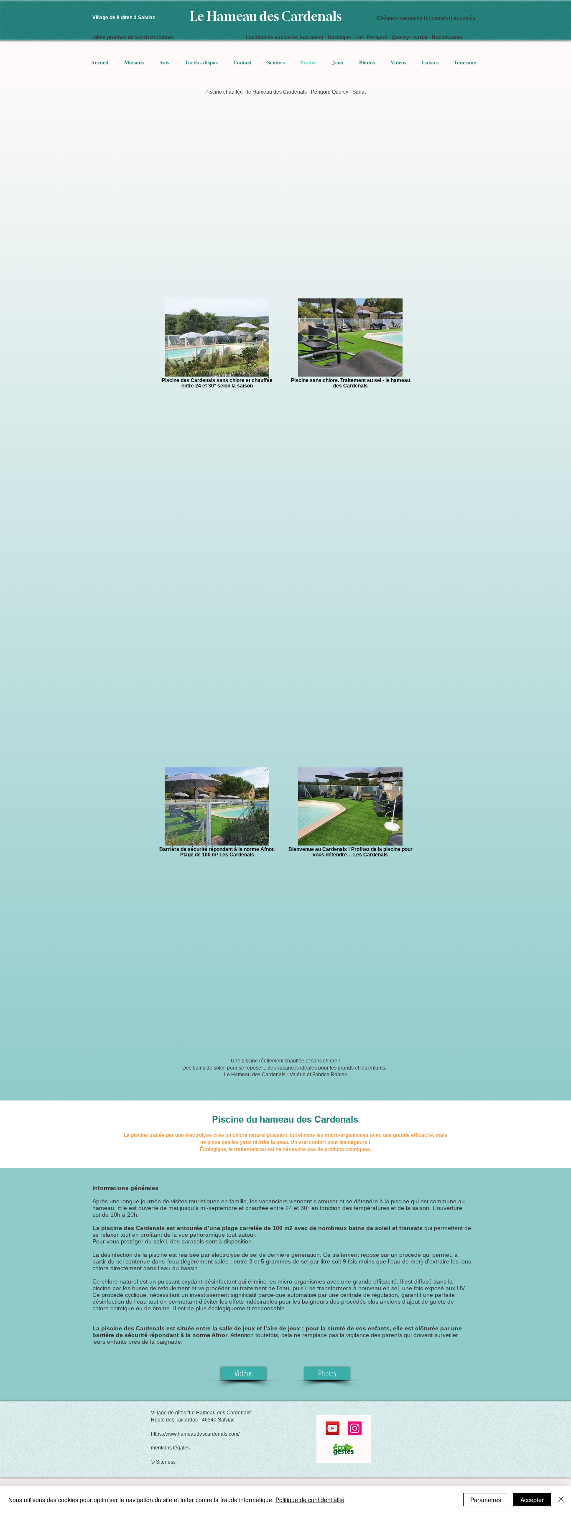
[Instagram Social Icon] (355, 1428)
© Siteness (163, 1462)
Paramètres (485, 1499)
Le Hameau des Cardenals (266, 16)
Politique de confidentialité (309, 1499)
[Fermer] (561, 1499)
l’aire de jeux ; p (286, 1328)
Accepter (532, 1499)
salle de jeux (237, 1328)
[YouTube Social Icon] (332, 1428)
